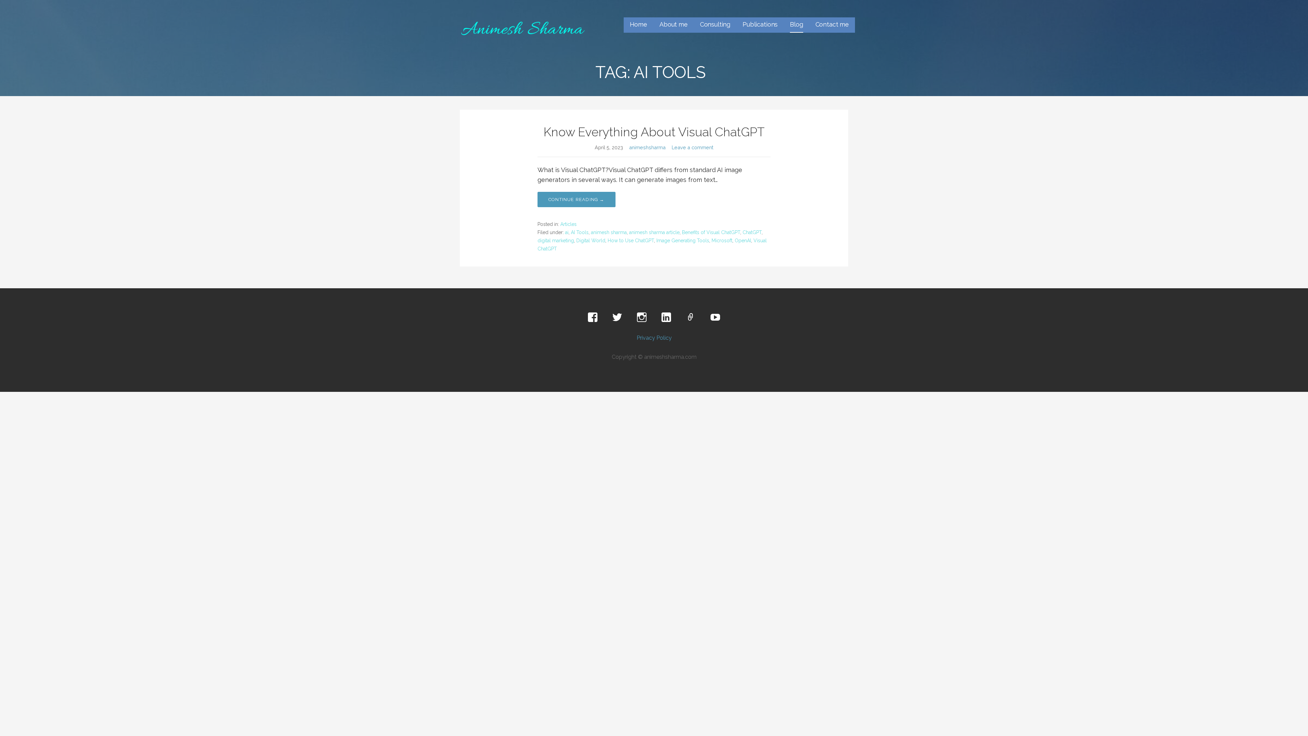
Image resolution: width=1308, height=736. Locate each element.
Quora (690, 317)
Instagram (641, 317)
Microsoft (722, 240)
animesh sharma (609, 232)
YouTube (715, 317)
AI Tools (580, 232)
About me (673, 24)
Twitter (617, 317)
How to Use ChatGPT (631, 240)
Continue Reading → (576, 199)
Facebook (592, 317)
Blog (796, 24)
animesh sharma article (654, 232)
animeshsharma (647, 147)
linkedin (666, 317)
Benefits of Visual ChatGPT (711, 232)
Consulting (715, 24)
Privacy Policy (654, 338)
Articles (568, 224)
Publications (760, 24)
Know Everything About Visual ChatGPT (654, 132)
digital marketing (556, 240)
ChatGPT (752, 232)
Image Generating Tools (682, 240)
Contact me (832, 24)
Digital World (590, 240)
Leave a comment (692, 147)
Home (638, 24)
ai (567, 232)
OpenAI (743, 240)
